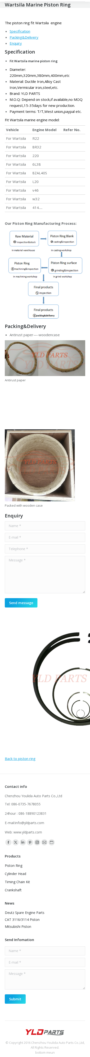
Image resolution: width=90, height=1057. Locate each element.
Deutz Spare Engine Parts (24, 912)
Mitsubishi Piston (18, 926)
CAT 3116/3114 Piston (22, 919)
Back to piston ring (20, 758)
